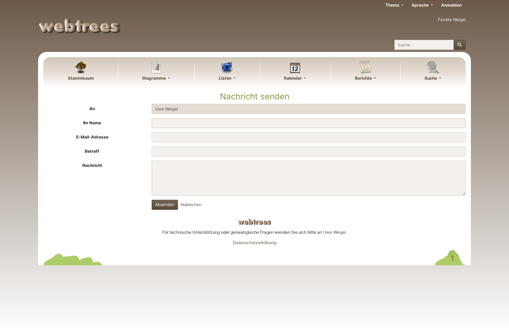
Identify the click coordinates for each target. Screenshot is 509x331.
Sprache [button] (421, 5)
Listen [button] (225, 78)
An (92, 108)
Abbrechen (191, 204)
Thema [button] (392, 5)
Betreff (92, 151)
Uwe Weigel (334, 232)
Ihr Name (92, 122)
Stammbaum (81, 78)
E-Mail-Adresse (92, 137)
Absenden (165, 204)
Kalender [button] (293, 78)
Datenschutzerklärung (254, 242)
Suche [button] (431, 78)
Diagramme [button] (154, 78)
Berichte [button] (364, 78)
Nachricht (92, 165)
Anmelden (451, 5)
